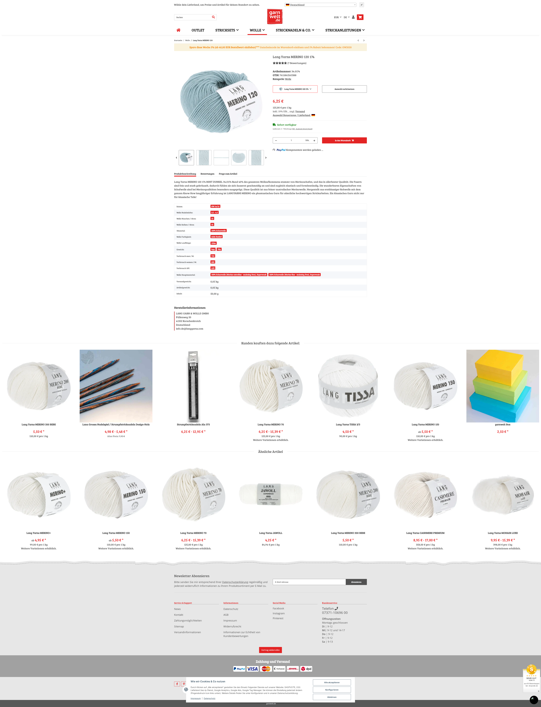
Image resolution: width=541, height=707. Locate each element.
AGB (226, 614)
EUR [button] (336, 17)
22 (212, 218)
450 (212, 268)
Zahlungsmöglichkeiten (188, 620)
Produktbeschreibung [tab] (185, 173)
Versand (300, 111)
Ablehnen (332, 697)
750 (212, 256)
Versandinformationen (187, 632)
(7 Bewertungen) (296, 63)
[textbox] (320, 5)
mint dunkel (216, 236)
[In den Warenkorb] (176, 53)
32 (212, 224)
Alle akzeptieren (332, 682)
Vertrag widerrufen (270, 650)
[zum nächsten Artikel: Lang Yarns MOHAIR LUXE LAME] (364, 40)
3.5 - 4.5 (214, 212)
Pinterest (278, 618)
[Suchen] (213, 17)
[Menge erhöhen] (314, 140)
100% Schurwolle (218, 230)
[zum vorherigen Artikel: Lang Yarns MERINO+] (358, 40)
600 (212, 262)
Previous (176, 157)
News (177, 609)
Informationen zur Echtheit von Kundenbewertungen (241, 634)
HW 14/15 (215, 206)
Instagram (279, 613)
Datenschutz (230, 609)
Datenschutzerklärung (235, 582)
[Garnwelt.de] (275, 16)
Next (266, 157)
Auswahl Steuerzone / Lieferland (292, 115)
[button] (353, 17)
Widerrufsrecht (232, 626)
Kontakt (178, 614)
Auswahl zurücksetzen (344, 89)
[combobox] (320, 5)
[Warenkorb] (361, 17)
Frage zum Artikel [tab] (228, 173)
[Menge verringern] (276, 140)
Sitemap (179, 626)
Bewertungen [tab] (207, 173)
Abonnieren (356, 582)
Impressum (230, 620)
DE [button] (345, 17)
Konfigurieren (332, 690)
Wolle (288, 79)
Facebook (278, 608)
